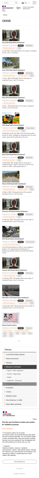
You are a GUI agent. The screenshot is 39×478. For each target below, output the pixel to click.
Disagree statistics (19, 473)
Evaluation (9, 388)
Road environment (12, 358)
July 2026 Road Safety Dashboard (13, 43)
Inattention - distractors (14, 380)
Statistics (7, 446)
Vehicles (9, 363)
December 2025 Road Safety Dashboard (15, 298)
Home (5, 15)
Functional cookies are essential (14, 433)
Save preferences (19, 461)
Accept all (19, 468)
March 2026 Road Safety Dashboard (14, 184)
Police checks (7, 331)
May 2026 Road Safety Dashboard (13, 98)
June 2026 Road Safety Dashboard (13, 70)
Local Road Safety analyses (15, 354)
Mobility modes (11, 396)
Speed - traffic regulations (15, 370)
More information (7, 428)
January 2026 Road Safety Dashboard (14, 270)
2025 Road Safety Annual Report (13, 125)
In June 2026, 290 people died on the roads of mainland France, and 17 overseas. (16, 79)
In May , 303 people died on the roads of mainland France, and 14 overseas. (18, 107)
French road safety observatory (28, 8)
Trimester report (22, 75)
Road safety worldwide (13, 404)
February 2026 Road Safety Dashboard (15, 211)
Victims (8, 392)
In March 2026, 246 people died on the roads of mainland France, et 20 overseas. (17, 193)
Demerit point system (9, 325)
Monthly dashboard (9, 48)
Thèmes (7, 350)
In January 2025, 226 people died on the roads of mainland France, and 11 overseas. (17, 279)
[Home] (8, 7)
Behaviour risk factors (13, 367)
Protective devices (13, 384)
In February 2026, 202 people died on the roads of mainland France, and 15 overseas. (17, 220)
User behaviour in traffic (22, 331)
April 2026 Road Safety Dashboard (13, 154)
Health (9, 377)
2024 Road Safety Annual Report (13, 239)
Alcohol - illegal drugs (14, 374)
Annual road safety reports (11, 130)
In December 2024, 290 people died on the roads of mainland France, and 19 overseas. (18, 307)
